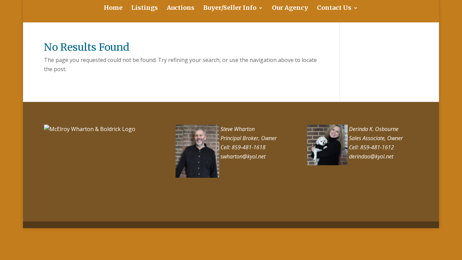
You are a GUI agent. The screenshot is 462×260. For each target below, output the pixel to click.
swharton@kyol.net (242, 156)
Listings (144, 8)
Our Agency (290, 8)
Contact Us (334, 8)
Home (113, 8)
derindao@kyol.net (370, 156)
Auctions (180, 8)
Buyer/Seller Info (229, 8)
